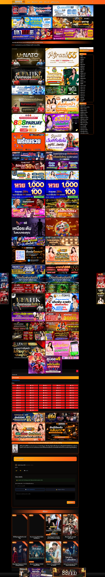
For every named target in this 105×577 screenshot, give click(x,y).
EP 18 (45, 392)
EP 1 (19, 385)
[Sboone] (28, 278)
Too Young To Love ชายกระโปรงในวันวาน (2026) (53, 537)
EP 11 (19, 390)
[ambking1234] (62, 175)
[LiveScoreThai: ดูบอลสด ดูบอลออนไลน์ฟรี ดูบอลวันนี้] (45, 365)
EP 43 (45, 405)
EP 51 (19, 410)
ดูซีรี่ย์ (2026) (83, 75)
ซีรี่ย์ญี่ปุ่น (82, 59)
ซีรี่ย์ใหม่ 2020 (83, 73)
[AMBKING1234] (62, 76)
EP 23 (45, 395)
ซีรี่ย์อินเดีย (82, 68)
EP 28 (45, 397)
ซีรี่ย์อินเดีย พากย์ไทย (84, 119)
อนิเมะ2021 (83, 94)
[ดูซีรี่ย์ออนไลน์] (62, 417)
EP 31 (19, 400)
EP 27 (32, 397)
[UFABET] (28, 104)
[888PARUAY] (28, 123)
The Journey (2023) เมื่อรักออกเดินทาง (36, 537)
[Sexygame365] (73, 34)
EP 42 (32, 405)
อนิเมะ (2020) (83, 85)
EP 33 (45, 400)
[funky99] (62, 165)
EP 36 (19, 402)
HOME (28, 2)
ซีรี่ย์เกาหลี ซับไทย (84, 121)
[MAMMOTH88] (28, 175)
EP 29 (59, 397)
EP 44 (59, 405)
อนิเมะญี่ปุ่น (83, 99)
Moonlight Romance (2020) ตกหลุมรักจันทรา (20, 564)
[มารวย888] (100, 296)
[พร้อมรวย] (28, 142)
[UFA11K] (28, 76)
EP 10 (72, 388)
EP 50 (72, 407)
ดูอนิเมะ (82, 80)
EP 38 (45, 402)
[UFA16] (28, 302)
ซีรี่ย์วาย (82, 62)
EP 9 (59, 388)
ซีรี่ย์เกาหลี (46, 2)
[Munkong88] (62, 255)
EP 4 (59, 385)
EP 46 (19, 407)
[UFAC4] (73, 22)
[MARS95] (62, 316)
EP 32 (32, 400)
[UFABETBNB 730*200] (62, 203)
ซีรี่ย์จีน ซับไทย (83, 105)
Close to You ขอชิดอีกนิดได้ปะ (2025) (53, 564)
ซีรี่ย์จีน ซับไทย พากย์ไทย (85, 107)
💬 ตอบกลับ (26, 470)
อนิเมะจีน (82, 97)
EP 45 (72, 405)
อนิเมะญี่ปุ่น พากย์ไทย (84, 133)
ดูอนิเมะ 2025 (83, 81)
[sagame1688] (28, 417)
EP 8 (45, 388)
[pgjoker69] (62, 326)
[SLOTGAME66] (100, 280)
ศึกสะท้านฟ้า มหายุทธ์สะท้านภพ (70, 537)
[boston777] (32, 10)
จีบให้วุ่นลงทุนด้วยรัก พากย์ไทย (19, 537)
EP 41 (19, 405)
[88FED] (28, 335)
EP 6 (19, 388)
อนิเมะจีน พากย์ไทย (84, 129)
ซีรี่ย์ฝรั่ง (82, 61)
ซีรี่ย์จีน (41, 2)
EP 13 (45, 390)
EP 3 (45, 385)
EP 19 (59, 392)
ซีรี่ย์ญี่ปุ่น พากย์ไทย (84, 112)
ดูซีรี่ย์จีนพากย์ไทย (55, 2)
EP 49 (59, 407)
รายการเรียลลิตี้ (83, 126)
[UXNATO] (28, 57)
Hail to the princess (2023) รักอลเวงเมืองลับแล (70, 564)
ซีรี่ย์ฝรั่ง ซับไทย (83, 114)
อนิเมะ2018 (83, 90)
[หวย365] (28, 189)
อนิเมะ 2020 (83, 87)
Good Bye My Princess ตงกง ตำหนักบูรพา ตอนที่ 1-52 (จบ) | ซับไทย (27, 42)
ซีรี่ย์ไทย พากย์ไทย (84, 124)
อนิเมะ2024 (83, 95)
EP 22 (32, 395)
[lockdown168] (73, 10)
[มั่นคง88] (28, 431)
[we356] (62, 90)
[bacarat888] (62, 269)
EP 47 (32, 407)
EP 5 (72, 385)
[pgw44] (62, 288)
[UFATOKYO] (62, 302)
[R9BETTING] (28, 165)
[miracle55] (62, 57)
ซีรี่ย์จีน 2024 (83, 57)
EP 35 (72, 400)
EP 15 (72, 390)
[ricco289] (62, 142)
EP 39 (59, 402)
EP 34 (59, 400)
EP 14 (59, 390)
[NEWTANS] (4, 296)
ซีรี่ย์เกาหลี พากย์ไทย (84, 122)
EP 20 (72, 392)
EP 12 (32, 390)
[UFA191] (28, 350)
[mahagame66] (32, 34)
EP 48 (45, 407)
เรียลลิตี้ (82, 101)
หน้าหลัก (13, 45)
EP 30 (72, 397)
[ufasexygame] (28, 316)
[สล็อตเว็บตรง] (62, 212)
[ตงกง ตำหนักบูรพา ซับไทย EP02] (77, 371)
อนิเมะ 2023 (83, 88)
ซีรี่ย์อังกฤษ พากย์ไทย (84, 117)
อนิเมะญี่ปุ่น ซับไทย (84, 131)
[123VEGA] (62, 241)
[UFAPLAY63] (28, 326)
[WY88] (28, 227)
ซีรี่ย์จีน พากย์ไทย (84, 108)
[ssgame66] (35, 572)
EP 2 (32, 385)
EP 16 (19, 392)
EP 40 (72, 402)
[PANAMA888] (4, 280)
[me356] (28, 90)
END (32, 410)
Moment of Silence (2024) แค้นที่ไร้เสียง (36, 564)
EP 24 (59, 395)
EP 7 (32, 388)
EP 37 (32, 402)
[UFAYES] (28, 288)
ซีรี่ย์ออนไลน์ (35, 2)
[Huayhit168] (32, 22)
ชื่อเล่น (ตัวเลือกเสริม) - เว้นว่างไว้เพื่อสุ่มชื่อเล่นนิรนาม (24, 483)
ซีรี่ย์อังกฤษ (83, 66)
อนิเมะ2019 (83, 92)
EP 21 (19, 395)
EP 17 (32, 392)
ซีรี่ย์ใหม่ (82, 71)
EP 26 (19, 397)
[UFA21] (28, 203)
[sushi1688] (62, 104)
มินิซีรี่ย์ (82, 83)
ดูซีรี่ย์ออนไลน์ (83, 78)
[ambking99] (62, 350)
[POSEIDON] (28, 241)
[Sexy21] (28, 212)
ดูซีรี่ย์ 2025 (83, 76)
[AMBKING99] (62, 123)
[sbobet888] (28, 269)
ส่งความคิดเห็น (71, 502)
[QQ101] (62, 335)
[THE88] (62, 227)
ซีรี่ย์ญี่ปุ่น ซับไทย (84, 110)
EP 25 (72, 395)
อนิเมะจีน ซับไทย (84, 127)
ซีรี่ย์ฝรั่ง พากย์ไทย (84, 115)
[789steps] (28, 156)
